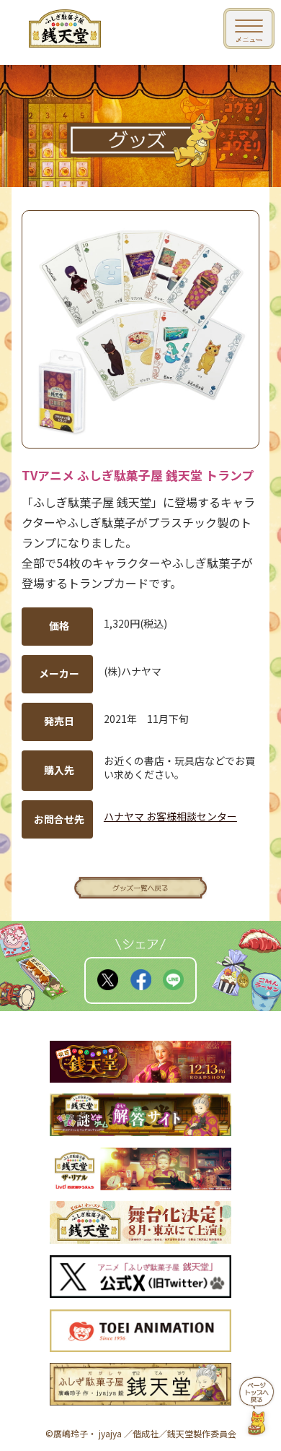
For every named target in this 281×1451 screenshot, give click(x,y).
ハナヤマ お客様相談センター (170, 816)
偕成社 (146, 1433)
